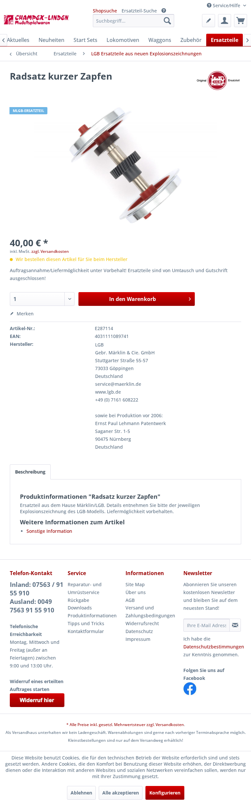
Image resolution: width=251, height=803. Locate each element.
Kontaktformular (86, 631)
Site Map (135, 584)
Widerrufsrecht (142, 623)
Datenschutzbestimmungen (213, 647)
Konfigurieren (164, 793)
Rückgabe (78, 600)
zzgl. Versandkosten (50, 251)
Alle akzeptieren (120, 793)
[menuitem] (134, 20)
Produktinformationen (92, 615)
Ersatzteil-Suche (139, 11)
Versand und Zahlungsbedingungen (150, 612)
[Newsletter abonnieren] (235, 625)
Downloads (80, 608)
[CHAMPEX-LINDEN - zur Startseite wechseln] (38, 22)
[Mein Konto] (224, 20)
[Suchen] (167, 20)
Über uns (136, 592)
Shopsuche (105, 11)
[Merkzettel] (208, 20)
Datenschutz (139, 631)
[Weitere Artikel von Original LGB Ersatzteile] (218, 82)
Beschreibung (30, 472)
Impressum (138, 639)
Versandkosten (170, 724)
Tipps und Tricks (86, 623)
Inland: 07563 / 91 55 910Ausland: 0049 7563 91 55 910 (36, 597)
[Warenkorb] (240, 20)
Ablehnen (81, 793)
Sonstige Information (49, 531)
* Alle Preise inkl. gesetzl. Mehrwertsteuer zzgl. (111, 724)
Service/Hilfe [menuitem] (226, 5)
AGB (130, 600)
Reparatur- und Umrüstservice (85, 588)
